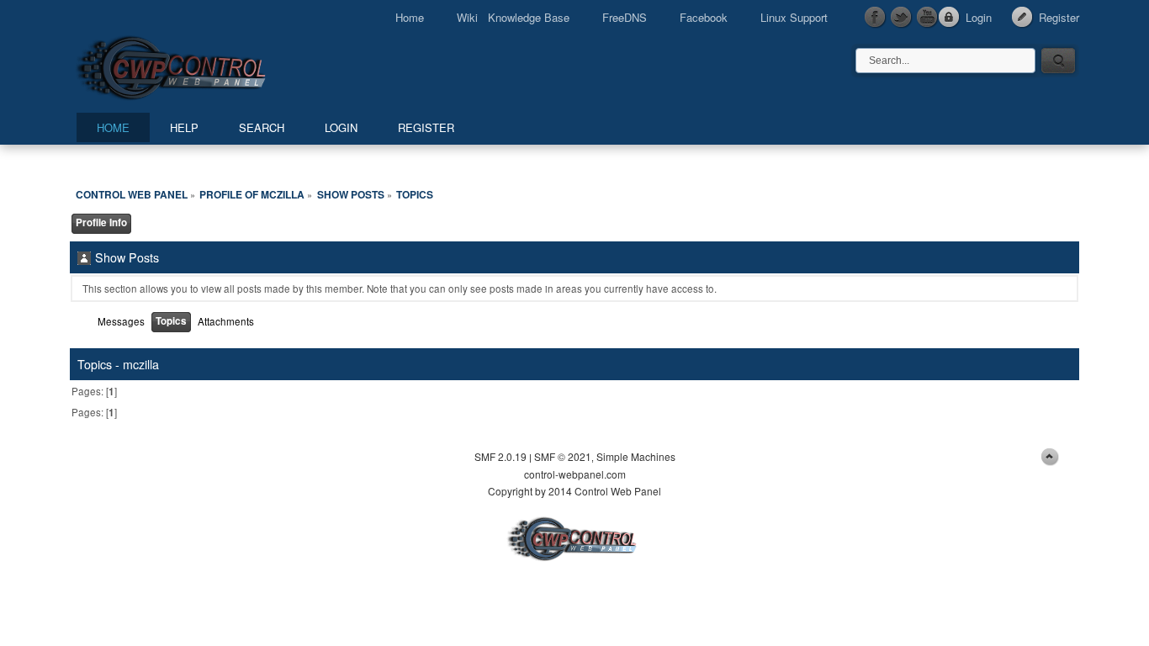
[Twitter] (902, 18)
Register (1059, 17)
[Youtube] (928, 18)
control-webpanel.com (575, 474)
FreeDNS (624, 17)
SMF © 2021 (562, 456)
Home (409, 17)
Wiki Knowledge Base (513, 17)
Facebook (704, 17)
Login (979, 17)
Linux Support (794, 17)
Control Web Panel (208, 65)
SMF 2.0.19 (500, 456)
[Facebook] (876, 18)
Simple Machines (635, 456)
